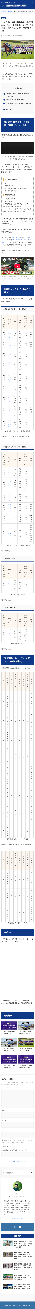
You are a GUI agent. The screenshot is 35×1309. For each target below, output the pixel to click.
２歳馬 (20, 35)
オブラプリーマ (9, 497)
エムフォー (9, 584)
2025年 (16, 35)
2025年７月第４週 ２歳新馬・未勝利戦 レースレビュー (18, 95)
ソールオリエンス (19, 240)
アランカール (9, 472)
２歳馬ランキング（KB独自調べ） (16, 99)
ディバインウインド (9, 377)
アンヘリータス (9, 484)
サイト (3, 1130)
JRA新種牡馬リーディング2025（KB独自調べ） (18, 104)
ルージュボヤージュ (9, 534)
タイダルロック (9, 355)
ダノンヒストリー (9, 366)
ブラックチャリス (9, 389)
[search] (31, 1173)
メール (4, 1120)
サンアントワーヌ (9, 507)
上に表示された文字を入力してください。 (15, 1150)
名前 (3, 1110)
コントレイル (15, 237)
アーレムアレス (9, 334)
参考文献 (8, 109)
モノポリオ (9, 399)
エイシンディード (9, 633)
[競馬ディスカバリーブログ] (14, 5)
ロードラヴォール (9, 423)
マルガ (9, 518)
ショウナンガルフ (9, 345)
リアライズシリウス (9, 411)
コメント (4, 1088)
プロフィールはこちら (17, 1218)
